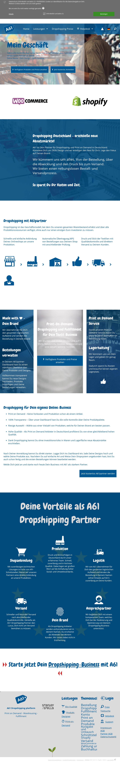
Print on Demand (87, 719)
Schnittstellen (91, 734)
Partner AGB (106, 733)
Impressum (106, 727)
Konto (85, 714)
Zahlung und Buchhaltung (90, 747)
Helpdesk (109, 716)
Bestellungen (90, 704)
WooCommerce (88, 743)
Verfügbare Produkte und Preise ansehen (31, 69)
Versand (87, 740)
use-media (110, 760)
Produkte (88, 723)
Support (109, 721)
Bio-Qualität (71, 706)
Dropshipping (91, 708)
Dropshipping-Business (73, 664)
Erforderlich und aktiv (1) (55, 14)
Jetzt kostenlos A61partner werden (98, 473)
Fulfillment (89, 711)
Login (109, 698)
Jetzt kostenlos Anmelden (64, 69)
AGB (102, 730)
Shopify (85, 737)
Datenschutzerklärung (54, 760)
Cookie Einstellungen (69, 760)
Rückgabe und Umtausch (87, 729)
